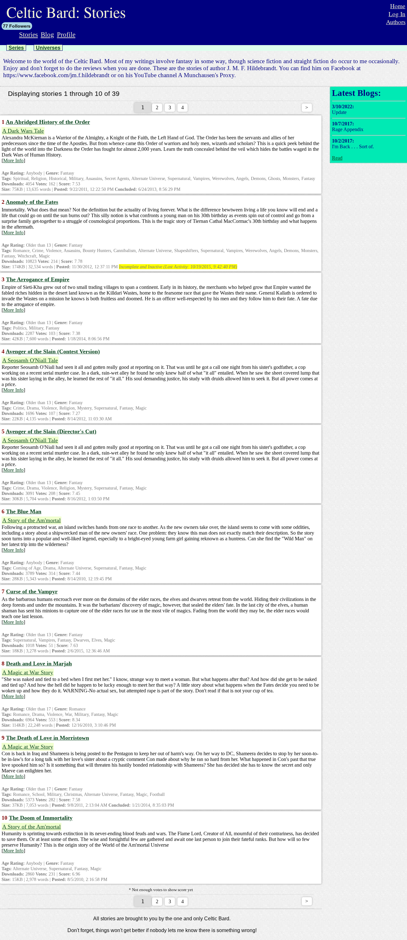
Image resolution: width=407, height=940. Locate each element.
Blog (47, 34)
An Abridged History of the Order (48, 122)
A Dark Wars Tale (23, 131)
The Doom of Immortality (40, 818)
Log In (397, 14)
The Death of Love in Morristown (47, 738)
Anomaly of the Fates (32, 202)
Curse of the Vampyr (32, 591)
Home (397, 6)
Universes (48, 47)
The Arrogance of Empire (37, 279)
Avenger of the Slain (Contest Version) (53, 351)
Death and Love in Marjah (39, 663)
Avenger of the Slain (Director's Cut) (51, 431)
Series (16, 47)
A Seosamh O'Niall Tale (30, 360)
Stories (28, 34)
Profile (66, 34)
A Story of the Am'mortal (31, 520)
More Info (13, 160)
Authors (395, 22)
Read (337, 158)
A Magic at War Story (27, 672)
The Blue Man (23, 511)
